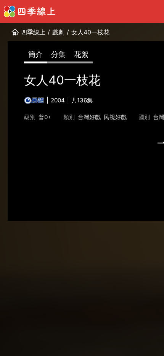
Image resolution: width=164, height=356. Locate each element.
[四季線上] (29, 11)
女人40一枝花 (90, 32)
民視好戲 (115, 117)
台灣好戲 (89, 117)
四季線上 (33, 32)
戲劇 (58, 32)
